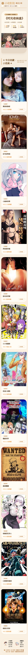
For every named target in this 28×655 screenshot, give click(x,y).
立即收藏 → (21, 109)
